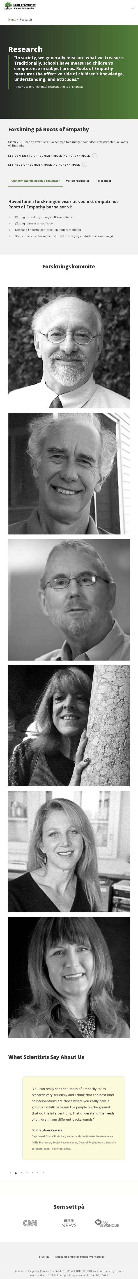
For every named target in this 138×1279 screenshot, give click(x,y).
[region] (69, 1118)
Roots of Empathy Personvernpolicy (79, 1256)
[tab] (35, 181)
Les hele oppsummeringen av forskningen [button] (44, 164)
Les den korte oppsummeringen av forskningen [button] (49, 155)
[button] (133, 7)
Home (12, 19)
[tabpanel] (69, 221)
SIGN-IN (44, 1256)
